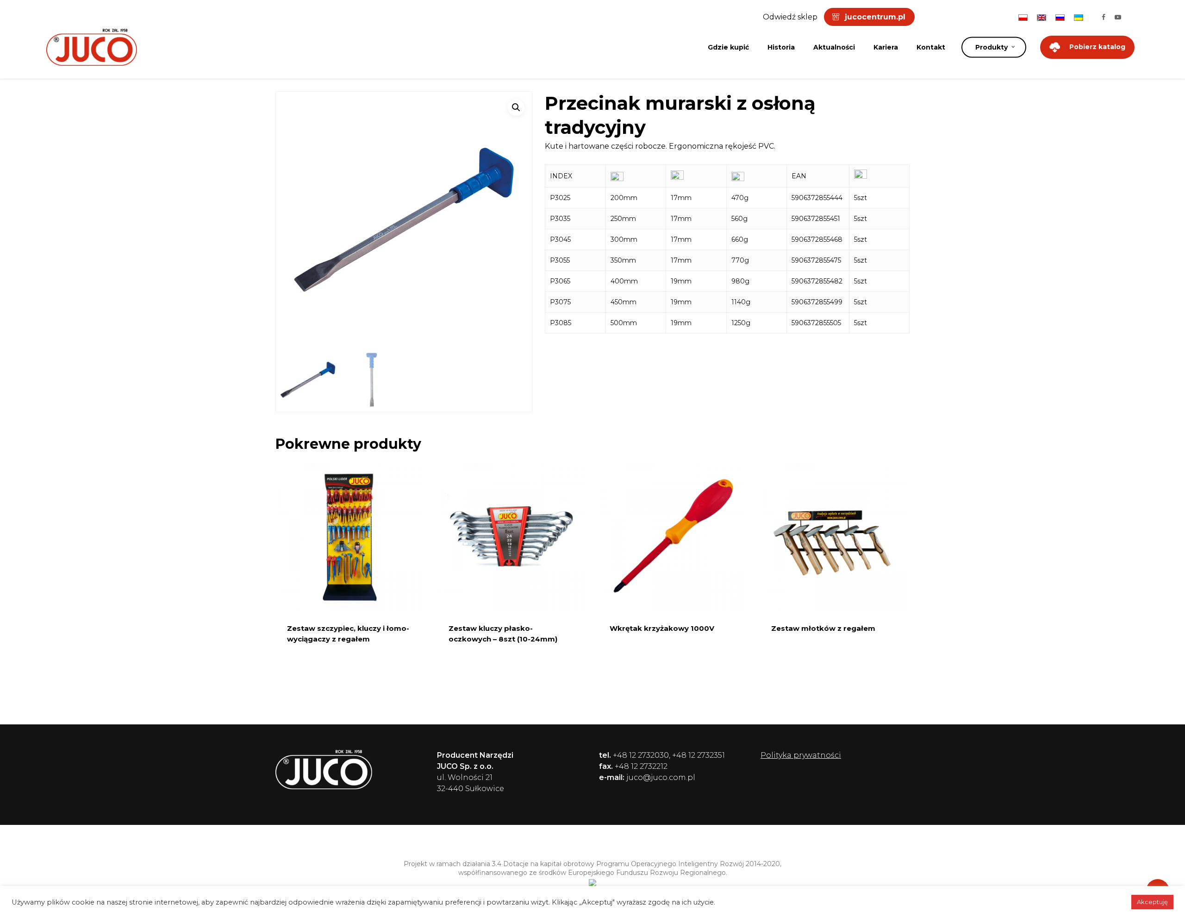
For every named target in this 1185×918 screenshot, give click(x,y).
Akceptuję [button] (1152, 901)
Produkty (991, 47)
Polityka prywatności (801, 755)
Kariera (885, 47)
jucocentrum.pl (875, 17)
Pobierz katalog (1097, 47)
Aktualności (834, 47)
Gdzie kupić (728, 47)
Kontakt (931, 47)
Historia (781, 47)
